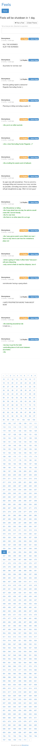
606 (25, 684)
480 (25, 618)
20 (12, 383)
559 (35, 659)
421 (9, 589)
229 (30, 486)
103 (28, 420)
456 (9, 607)
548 (14, 655)
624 (9, 695)
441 (4, 600)
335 (35, 541)
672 (4, 721)
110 (30, 423)
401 (14, 578)
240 (14, 493)
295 (9, 523)
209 (35, 475)
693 (4, 732)
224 (4, 486)
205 (14, 475)
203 (4, 475)
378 (4, 567)
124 (30, 431)
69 (17, 405)
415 (14, 585)
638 (9, 703)
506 (14, 633)
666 (9, 718)
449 (9, 604)
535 (20, 648)
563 (20, 662)
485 (14, 622)
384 (35, 567)
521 (20, 640)
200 (25, 471)
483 (4, 622)
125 (35, 431)
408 (14, 581)
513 (14, 637)
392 (4, 574)
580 (35, 670)
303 (14, 526)
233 (14, 489)
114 (14, 427)
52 (12, 397)
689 (20, 729)
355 (30, 552)
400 (9, 578)
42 (4, 394)
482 (35, 618)
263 (25, 504)
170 (14, 456)
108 (20, 423)
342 (35, 545)
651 (4, 710)
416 (20, 585)
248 (20, 497)
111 (35, 423)
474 (30, 615)
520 (14, 640)
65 (34, 401)
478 (14, 618)
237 (35, 489)
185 (20, 464)
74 (4, 409)
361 (25, 556)
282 (14, 515)
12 (12, 379)
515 (25, 637)
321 (35, 534)
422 (14, 589)
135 (14, 438)
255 (20, 500)
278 (30, 512)
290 (20, 519)
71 (25, 405)
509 (30, 633)
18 (4, 383)
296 (14, 523)
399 (4, 578)
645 (9, 707)
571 (25, 666)
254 (14, 500)
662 (25, 714)
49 (34, 394)
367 (20, 559)
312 (25, 530)
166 (30, 453)
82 (4, 412)
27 (8, 386)
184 (14, 464)
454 (35, 604)
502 (30, 629)
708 (9, 740)
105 (4, 423)
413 (4, 585)
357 (4, 556)
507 (20, 633)
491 (9, 626)
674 (14, 721)
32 (30, 386)
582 (9, 673)
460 (30, 607)
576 (14, 670)
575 (9, 670)
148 (9, 445)
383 (30, 567)
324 (14, 537)
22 (21, 383)
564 (25, 662)
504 (4, 633)
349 (35, 548)
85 (17, 412)
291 (25, 519)
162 (9, 453)
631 (9, 699)
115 (20, 427)
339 (20, 545)
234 (20, 489)
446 (30, 600)
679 (4, 725)
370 (35, 559)
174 (35, 456)
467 (30, 611)
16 (30, 379)
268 (14, 508)
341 (30, 545)
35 (8, 390)
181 (35, 460)
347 (25, 548)
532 (4, 648)
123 (25, 431)
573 (35, 666)
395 (20, 574)
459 (25, 607)
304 (20, 526)
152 (30, 445)
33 (34, 386)
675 (20, 721)
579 (30, 670)
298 (25, 523)
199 (20, 471)
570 (20, 666)
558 (30, 659)
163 (14, 453)
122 (20, 431)
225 (9, 486)
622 (35, 692)
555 (14, 659)
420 (4, 589)
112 (4, 427)
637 (4, 703)
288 (9, 519)
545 (35, 651)
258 (35, 500)
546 (4, 655)
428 (9, 592)
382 (25, 567)
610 (9, 688)
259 (4, 504)
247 (14, 497)
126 (4, 434)
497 (4, 629)
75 (8, 409)
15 (25, 379)
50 (4, 397)
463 (9, 611)
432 (30, 592)
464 (14, 611)
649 (30, 707)
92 (12, 416)
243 (30, 493)
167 (35, 453)
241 (20, 493)
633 (20, 699)
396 (25, 574)
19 (8, 383)
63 (25, 401)
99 (8, 420)
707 (4, 740)
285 (30, 515)
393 (9, 574)
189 (4, 467)
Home (5, 11)
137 (25, 438)
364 (4, 559)
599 (25, 681)
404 (30, 578)
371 (4, 563)
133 (4, 438)
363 (35, 556)
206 (20, 475)
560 (4, 662)
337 (9, 545)
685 (35, 725)
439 (30, 596)
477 (9, 618)
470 (9, 615)
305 (25, 526)
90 (4, 416)
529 (25, 644)
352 (14, 552)
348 (30, 548)
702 (14, 736)
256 (25, 500)
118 (35, 427)
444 (20, 600)
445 (25, 600)
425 (30, 589)
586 (30, 673)
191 (14, 467)
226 (14, 486)
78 (21, 409)
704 (25, 736)
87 (25, 412)
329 (4, 541)
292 (30, 519)
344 (9, 548)
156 (14, 449)
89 (34, 412)
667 (14, 718)
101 (18, 420)
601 (35, 681)
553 (4, 659)
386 (9, 570)
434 (4, 596)
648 (25, 707)
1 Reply (25, 39)
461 (35, 607)
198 (14, 471)
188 (35, 464)
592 (25, 677)
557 (25, 659)
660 (14, 714)
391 (35, 570)
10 (4, 379)
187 (30, 464)
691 (30, 729)
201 (30, 471)
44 (12, 394)
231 (4, 489)
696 (20, 732)
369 (30, 559)
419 (35, 585)
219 (14, 482)
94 (21, 416)
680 (9, 725)
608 (35, 684)
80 (30, 409)
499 (14, 629)
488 (30, 622)
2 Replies (24, 176)
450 (14, 604)
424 (25, 589)
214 (25, 478)
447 (35, 600)
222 (30, 482)
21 (17, 383)
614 (30, 688)
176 (9, 460)
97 (34, 416)
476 (4, 618)
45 (17, 394)
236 (30, 489)
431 (25, 592)
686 (4, 729)
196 (4, 471)
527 (14, 644)
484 (9, 622)
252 (4, 500)
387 (14, 570)
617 (9, 692)
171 (20, 456)
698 (30, 732)
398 (35, 574)
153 (35, 445)
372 (9, 563)
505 (9, 633)
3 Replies (24, 119)
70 (21, 405)
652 (9, 710)
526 (9, 644)
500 (20, 629)
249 (25, 497)
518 (4, 640)
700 (4, 736)
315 (4, 534)
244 (35, 493)
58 (4, 401)
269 (20, 508)
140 (4, 442)
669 (25, 718)
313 (30, 530)
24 (30, 383)
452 (25, 604)
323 (9, 537)
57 (34, 397)
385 (4, 570)
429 (14, 592)
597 (14, 681)
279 (35, 512)
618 (14, 692)
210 (4, 478)
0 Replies (24, 60)
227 (20, 486)
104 (34, 420)
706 (35, 736)
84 (12, 412)
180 (30, 460)
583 (14, 673)
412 (35, 581)
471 (14, 615)
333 (25, 541)
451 (20, 604)
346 (20, 548)
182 (4, 464)
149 (14, 445)
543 (25, 651)
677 (30, 721)
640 (20, 703)
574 (4, 670)
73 (34, 405)
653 (14, 710)
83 (8, 412)
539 (4, 651)
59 (8, 401)
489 (35, 622)
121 (14, 431)
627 (25, 695)
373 (14, 563)
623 (4, 695)
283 (20, 515)
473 (25, 615)
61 (17, 401)
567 (4, 666)
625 (14, 695)
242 (25, 493)
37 (17, 390)
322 (4, 537)
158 (25, 449)
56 (30, 397)
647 (20, 707)
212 (14, 478)
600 (30, 681)
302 (9, 526)
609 (4, 688)
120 (9, 431)
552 (35, 655)
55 (25, 397)
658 (4, 714)
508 (25, 633)
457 (14, 607)
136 (20, 438)
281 (9, 515)
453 (30, 604)
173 (30, 456)
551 (30, 655)
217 (4, 482)
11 (8, 379)
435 (9, 596)
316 (9, 534)
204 (9, 475)
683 (25, 725)
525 (4, 644)
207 (25, 475)
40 (30, 390)
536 (25, 648)
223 (35, 482)
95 (25, 416)
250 (30, 497)
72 (30, 405)
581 (4, 673)
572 (30, 666)
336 (4, 545)
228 (25, 486)
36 (12, 390)
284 (25, 515)
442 (9, 600)
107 (14, 423)
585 (25, 673)
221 (25, 482)
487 (25, 622)
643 (35, 703)
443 (14, 600)
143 (20, 442)
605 (20, 684)
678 (35, 721)
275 (14, 512)
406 (4, 581)
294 (4, 523)
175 (4, 460)
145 (30, 442)
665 (4, 718)
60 (12, 401)
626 (20, 695)
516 (30, 637)
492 (14, 626)
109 (25, 423)
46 (21, 394)
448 (4, 604)
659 (9, 714)
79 (25, 409)
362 (30, 556)
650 (35, 707)
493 (20, 626)
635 (30, 699)
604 (14, 684)
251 (35, 497)
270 (25, 508)
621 (30, 692)
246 (9, 497)
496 (35, 626)
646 (14, 707)
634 (25, 699)
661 (20, 714)
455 (4, 607)
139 (35, 438)
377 (35, 563)
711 (25, 740)
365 (9, 559)
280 (4, 515)
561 (9, 662)
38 (21, 390)
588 (4, 677)
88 (30, 412)
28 (12, 386)
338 (14, 545)
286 (35, 515)
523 (30, 640)
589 (9, 677)
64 (30, 401)
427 (4, 592)
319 (25, 534)
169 (9, 456)
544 (30, 651)
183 (9, 464)
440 (35, 596)
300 (35, 523)
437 (20, 596)
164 (20, 453)
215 (30, 478)
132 (35, 434)
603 (9, 684)
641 (25, 703)
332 (20, 541)
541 (14, 651)
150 (20, 445)
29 (17, 386)
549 (20, 655)
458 (20, 607)
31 (25, 386)
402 (20, 578)
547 (9, 655)
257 (30, 500)
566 (35, 662)
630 (4, 699)
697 (25, 732)
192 (20, 467)
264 (30, 504)
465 (20, 611)
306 (30, 526)
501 (25, 629)
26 (4, 386)
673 (9, 721)
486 (20, 622)
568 (9, 666)
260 (9, 504)
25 (34, 383)
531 (35, 644)
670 (30, 718)
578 (25, 670)
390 (30, 570)
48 (30, 394)
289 (14, 519)
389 (25, 570)
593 (30, 677)
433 (35, 592)
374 (20, 563)
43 (8, 394)
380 (14, 567)
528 (20, 644)
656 (30, 710)
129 (20, 434)
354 (25, 552)
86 (21, 412)
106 (9, 423)
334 (30, 541)
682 (20, 725)
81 (34, 409)
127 (9, 434)
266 (4, 508)
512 (9, 637)
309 (9, 530)
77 (17, 409)
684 (30, 725)
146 (35, 442)
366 (14, 559)
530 (30, 644)
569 (14, 666)
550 (25, 655)
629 (35, 695)
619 (20, 692)
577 (20, 670)
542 (20, 651)
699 (35, 732)
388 (20, 570)
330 (9, 541)
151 (25, 445)
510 (35, 633)
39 (25, 390)
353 (20, 552)
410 (25, 581)
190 (9, 467)
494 (25, 626)
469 (4, 615)
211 (9, 478)
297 (20, 523)
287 (4, 519)
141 (9, 442)
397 (30, 574)
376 (30, 563)
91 (8, 416)
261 (14, 504)
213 (20, 478)
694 (9, 732)
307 (35, 526)
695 (14, 732)
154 (4, 449)
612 (20, 688)
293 (35, 519)
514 (20, 637)
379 (9, 567)
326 (25, 537)
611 (14, 688)
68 (12, 405)
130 (25, 434)
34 (4, 390)
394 (14, 574)
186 (25, 464)
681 (14, 725)
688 (14, 729)
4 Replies (24, 231)
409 (20, 581)
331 (14, 541)
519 (9, 640)
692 (35, 729)
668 (20, 718)
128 (14, 434)
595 (4, 681)
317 (14, 534)
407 (9, 581)
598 (20, 681)
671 (35, 718)
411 (30, 581)
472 (20, 615)
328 (35, 537)
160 (35, 449)
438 (25, 596)
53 (17, 397)
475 (35, 615)
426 (35, 589)
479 (20, 618)
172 (25, 456)
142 (14, 442)
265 (35, 504)
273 (4, 512)
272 (35, 508)
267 (9, 508)
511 (4, 637)
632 (14, 699)
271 (30, 508)
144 (25, 442)
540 (9, 651)
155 (9, 449)
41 (34, 390)
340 (25, 545)
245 (4, 497)
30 (21, 386)
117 (30, 427)
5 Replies (24, 101)
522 (25, 640)
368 (25, 559)
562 (14, 662)
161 (4, 453)
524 (35, 640)
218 (9, 482)
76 (12, 409)
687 (9, 729)
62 (21, 401)
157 (20, 449)
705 (30, 736)
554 (9, 659)
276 (20, 512)
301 (4, 526)
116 (25, 427)
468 (35, 611)
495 (30, 626)
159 (30, 449)
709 (14, 740)
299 (30, 523)
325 (20, 537)
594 (35, 677)
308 (4, 530)
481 (30, 618)
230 (35, 486)
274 (9, 512)
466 (25, 611)
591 (20, 677)
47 (25, 394)
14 (21, 379)
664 (35, 714)
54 (21, 397)
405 (35, 578)
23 (25, 383)
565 (30, 662)
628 (30, 695)
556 (20, 659)
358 (9, 556)
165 (25, 453)
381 (20, 567)
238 (4, 493)
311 (20, 530)
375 (25, 563)
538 (35, 648)
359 (14, 556)
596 (9, 681)
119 (4, 431)
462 (4, 611)
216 (35, 478)
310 (14, 530)
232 (9, 489)
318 (20, 534)
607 (30, 684)
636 (35, 699)
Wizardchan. (25, 745)
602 (4, 684)
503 (35, 629)
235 (25, 489)
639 (14, 703)
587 (35, 673)
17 (34, 379)
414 (9, 585)
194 (30, 467)
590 (14, 677)
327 (30, 537)
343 (4, 548)
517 (35, 637)
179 (25, 460)
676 (25, 721)
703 (20, 736)
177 (14, 460)
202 (35, 471)
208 (30, 475)
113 (9, 427)
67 (8, 405)
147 (4, 445)
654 (20, 710)
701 (9, 736)
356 (35, 552)
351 (9, 552)
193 (25, 467)
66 (4, 405)
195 (35, 467)
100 (13, 420)
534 (14, 648)
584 (20, 673)
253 (9, 500)
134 (9, 438)
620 (25, 692)
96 (30, 416)
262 (20, 504)
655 (25, 710)
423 (20, 589)
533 (9, 648)
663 (30, 714)
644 (4, 707)
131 (30, 434)
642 (30, 703)
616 (4, 692)
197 (9, 471)
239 (9, 493)
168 (4, 456)
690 (25, 729)
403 (25, 578)
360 (20, 556)
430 (20, 592)
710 (20, 740)
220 (20, 482)
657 (35, 710)
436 (14, 596)
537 (30, 648)
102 (23, 420)
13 (17, 379)
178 (20, 460)
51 (8, 397)
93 (17, 416)
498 (9, 629)
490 (4, 626)
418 (30, 585)
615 (35, 688)
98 (4, 420)
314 (35, 530)
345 (14, 548)
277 (25, 512)
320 (30, 534)
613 (25, 688)
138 (30, 438)
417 (25, 585)
